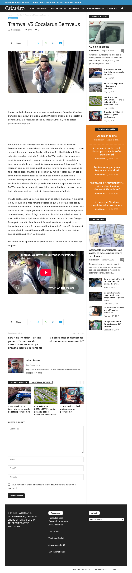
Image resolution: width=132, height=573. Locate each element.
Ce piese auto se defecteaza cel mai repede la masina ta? (66, 339)
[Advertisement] (46, 101)
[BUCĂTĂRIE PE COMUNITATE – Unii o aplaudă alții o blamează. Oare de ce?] (45, 395)
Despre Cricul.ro (65, 2)
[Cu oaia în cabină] (106, 32)
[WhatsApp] (45, 43)
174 (122, 260)
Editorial (42, 8)
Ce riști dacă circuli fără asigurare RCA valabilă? (112, 324)
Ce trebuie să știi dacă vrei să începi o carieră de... (114, 310)
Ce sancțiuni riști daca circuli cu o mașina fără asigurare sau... (114, 296)
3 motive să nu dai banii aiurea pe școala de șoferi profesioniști (19, 409)
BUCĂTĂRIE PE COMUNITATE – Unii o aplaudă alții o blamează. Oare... (114, 101)
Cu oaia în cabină (99, 46)
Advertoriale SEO (56, 545)
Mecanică (74, 8)
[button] (122, 8)
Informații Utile (58, 8)
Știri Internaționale (57, 552)
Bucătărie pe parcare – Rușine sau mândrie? (113, 86)
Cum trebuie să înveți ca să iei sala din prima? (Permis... (114, 281)
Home (31, 8)
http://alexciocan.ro (33, 365)
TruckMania (53, 531)
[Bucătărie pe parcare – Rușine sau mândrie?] (95, 87)
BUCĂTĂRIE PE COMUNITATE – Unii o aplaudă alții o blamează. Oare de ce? (45, 410)
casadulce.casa (55, 518)
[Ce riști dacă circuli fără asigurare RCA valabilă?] (95, 325)
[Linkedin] (53, 43)
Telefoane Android (56, 538)
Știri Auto (112, 8)
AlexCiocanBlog (55, 524)
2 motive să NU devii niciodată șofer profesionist (70, 409)
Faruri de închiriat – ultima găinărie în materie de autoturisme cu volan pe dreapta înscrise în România (25, 342)
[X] (38, 43)
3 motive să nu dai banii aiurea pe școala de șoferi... (114, 72)
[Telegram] (60, 43)
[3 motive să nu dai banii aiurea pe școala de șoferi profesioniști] (19, 395)
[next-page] (82, 382)
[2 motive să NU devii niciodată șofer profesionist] (72, 395)
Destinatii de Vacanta (58, 521)
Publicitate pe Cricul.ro (44, 2)
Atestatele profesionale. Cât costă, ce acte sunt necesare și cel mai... (105, 253)
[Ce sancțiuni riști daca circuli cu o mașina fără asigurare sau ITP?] (95, 296)
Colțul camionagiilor (93, 8)
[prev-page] (78, 382)
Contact (79, 2)
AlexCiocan (15, 30)
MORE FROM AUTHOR (41, 382)
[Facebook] (31, 43)
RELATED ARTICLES (19, 382)
